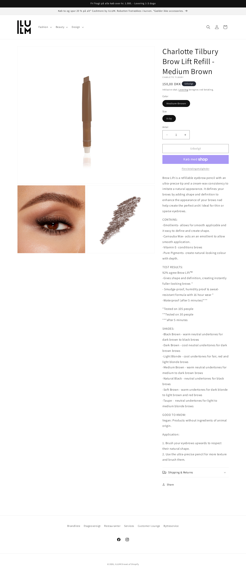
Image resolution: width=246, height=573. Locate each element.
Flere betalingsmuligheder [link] (195, 168)
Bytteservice (171, 526)
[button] (44, 27)
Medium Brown (178, 104)
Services (129, 526)
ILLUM (118, 564)
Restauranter (112, 526)
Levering (183, 89)
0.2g (171, 119)
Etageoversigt (92, 526)
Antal (165, 127)
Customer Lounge (149, 526)
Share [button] (170, 484)
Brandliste (73, 526)
